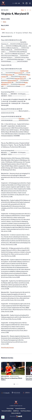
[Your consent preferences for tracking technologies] (2, 417)
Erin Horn (22, 84)
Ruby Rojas (9, 74)
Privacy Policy (10, 408)
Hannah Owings (19, 78)
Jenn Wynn (23, 76)
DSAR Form (16, 410)
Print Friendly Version (7, 347)
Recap (3, 29)
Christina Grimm (7, 82)
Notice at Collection (16, 413)
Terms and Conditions (7, 410)
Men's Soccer (5, 376)
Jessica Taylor (18, 72)
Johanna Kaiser (12, 80)
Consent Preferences (20, 408)
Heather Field (24, 71)
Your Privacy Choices (26, 410)
